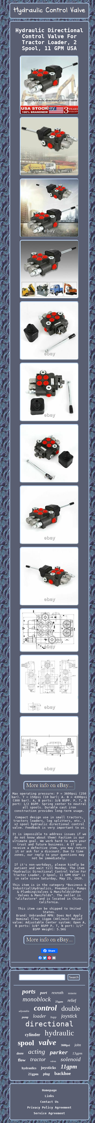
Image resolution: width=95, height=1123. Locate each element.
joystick (69, 1016)
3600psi (65, 1045)
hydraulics (29, 1068)
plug (46, 1074)
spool (26, 1043)
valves (53, 1061)
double (70, 1008)
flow (22, 1060)
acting (36, 1051)
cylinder (32, 1034)
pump (25, 1017)
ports (29, 991)
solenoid (71, 1059)
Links (49, 1096)
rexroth (57, 992)
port (43, 993)
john (77, 1045)
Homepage (49, 1090)
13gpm (77, 1053)
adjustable (24, 1011)
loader (39, 1016)
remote (72, 993)
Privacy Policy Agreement (49, 1107)
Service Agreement (49, 1113)
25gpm (59, 1001)
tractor (38, 1059)
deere (20, 1053)
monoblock (37, 999)
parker (59, 1052)
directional (49, 1024)
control (45, 1008)
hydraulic (59, 1033)
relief (72, 1000)
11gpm (69, 1066)
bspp (53, 1017)
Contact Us (49, 1101)
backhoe (62, 1073)
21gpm (33, 1074)
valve (47, 1042)
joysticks (48, 1068)
